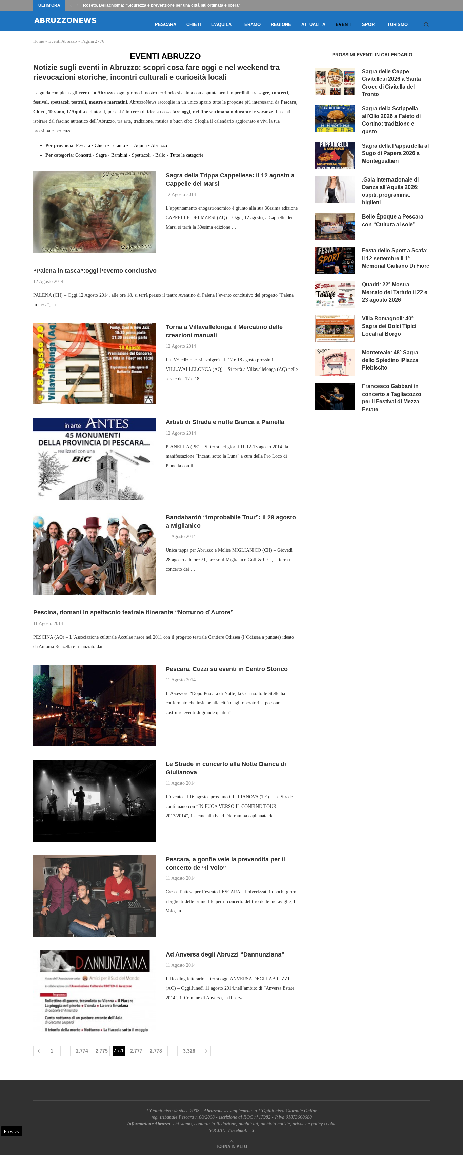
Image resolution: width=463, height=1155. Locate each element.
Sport (369, 24)
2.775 (102, 1051)
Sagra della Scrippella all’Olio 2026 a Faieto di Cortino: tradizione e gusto (391, 120)
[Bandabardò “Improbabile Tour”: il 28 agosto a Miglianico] (94, 554)
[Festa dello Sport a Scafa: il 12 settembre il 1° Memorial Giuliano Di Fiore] (335, 260)
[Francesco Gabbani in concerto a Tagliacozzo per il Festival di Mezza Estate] (335, 396)
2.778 (156, 1051)
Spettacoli (141, 155)
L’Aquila (221, 24)
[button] (71, 5)
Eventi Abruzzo (62, 41)
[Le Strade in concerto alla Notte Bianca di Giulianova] (94, 800)
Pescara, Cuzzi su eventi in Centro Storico (227, 669)
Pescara (165, 24)
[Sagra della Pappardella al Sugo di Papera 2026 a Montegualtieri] (335, 155)
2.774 (82, 1051)
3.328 (189, 1051)
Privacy (12, 1131)
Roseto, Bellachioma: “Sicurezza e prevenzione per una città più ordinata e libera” (162, 5)
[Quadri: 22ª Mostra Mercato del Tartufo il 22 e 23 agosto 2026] (335, 294)
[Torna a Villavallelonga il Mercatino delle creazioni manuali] (94, 363)
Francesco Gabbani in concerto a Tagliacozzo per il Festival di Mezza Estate (391, 397)
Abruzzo (159, 145)
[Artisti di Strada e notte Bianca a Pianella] (94, 458)
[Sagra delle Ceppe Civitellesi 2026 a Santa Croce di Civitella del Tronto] (335, 81)
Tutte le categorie (186, 155)
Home (38, 41)
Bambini (119, 155)
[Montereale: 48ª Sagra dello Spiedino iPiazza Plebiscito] (335, 362)
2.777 (136, 1051)
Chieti (193, 24)
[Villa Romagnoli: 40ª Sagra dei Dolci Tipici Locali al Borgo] (335, 328)
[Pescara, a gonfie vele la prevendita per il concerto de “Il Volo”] (94, 896)
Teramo (251, 24)
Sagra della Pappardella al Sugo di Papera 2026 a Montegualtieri (395, 153)
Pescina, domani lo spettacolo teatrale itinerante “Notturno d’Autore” (133, 612)
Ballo (160, 155)
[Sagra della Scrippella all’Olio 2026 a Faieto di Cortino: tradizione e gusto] (335, 118)
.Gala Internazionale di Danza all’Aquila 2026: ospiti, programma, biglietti (390, 191)
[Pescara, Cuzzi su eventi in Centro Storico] (94, 705)
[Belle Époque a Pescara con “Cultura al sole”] (335, 226)
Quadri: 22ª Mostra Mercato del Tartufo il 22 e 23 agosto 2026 (394, 292)
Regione (281, 24)
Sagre (101, 155)
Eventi (344, 24)
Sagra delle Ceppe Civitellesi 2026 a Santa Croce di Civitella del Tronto (391, 83)
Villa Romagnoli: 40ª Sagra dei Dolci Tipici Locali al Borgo (389, 326)
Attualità (313, 24)
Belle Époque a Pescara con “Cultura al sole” (392, 220)
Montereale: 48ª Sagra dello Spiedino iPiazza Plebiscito (390, 360)
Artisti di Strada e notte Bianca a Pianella (225, 422)
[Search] (426, 24)
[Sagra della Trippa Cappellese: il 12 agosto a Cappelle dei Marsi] (94, 212)
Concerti (83, 155)
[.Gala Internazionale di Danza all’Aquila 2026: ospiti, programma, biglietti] (335, 189)
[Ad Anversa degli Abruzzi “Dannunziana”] (94, 991)
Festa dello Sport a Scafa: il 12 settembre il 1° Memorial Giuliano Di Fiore (395, 258)
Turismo (397, 24)
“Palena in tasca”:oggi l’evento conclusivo (95, 270)
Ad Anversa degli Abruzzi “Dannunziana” (225, 954)
